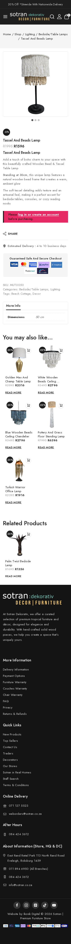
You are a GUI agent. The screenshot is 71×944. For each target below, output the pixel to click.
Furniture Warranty (14, 682)
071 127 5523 (18, 805)
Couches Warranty (15, 688)
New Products (12, 734)
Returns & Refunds (15, 714)
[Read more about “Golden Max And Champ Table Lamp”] (28, 350)
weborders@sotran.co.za (25, 814)
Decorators (10, 760)
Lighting (55, 289)
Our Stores (10, 766)
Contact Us (10, 747)
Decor (37, 294)
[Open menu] (5, 16)
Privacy (7, 707)
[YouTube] (54, 905)
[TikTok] (44, 905)
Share (13, 234)
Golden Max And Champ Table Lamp (18, 379)
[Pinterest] (35, 905)
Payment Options (14, 676)
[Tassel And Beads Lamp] (35, 84)
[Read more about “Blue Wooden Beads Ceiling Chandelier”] (28, 405)
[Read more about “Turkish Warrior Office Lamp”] (28, 460)
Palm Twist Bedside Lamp (18, 563)
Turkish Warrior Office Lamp (15, 489)
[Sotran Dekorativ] (30, 16)
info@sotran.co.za (20, 885)
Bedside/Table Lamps (34, 289)
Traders (8, 753)
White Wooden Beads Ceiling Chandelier (48, 381)
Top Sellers (10, 741)
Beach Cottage (21, 294)
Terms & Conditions (16, 785)
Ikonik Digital (31, 914)
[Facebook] (17, 905)
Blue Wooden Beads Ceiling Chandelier (18, 434)
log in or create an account (38, 214)
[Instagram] (26, 905)
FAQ (6, 701)
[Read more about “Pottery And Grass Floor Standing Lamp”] (61, 405)
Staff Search (11, 779)
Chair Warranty (12, 695)
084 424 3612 (19, 834)
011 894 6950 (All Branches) (28, 869)
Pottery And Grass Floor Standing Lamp (51, 434)
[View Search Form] (52, 16)
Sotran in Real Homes (17, 772)
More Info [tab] (13, 305)
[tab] (32, 120)
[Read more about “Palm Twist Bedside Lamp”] (28, 534)
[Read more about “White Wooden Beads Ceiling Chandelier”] (61, 350)
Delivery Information (16, 669)
